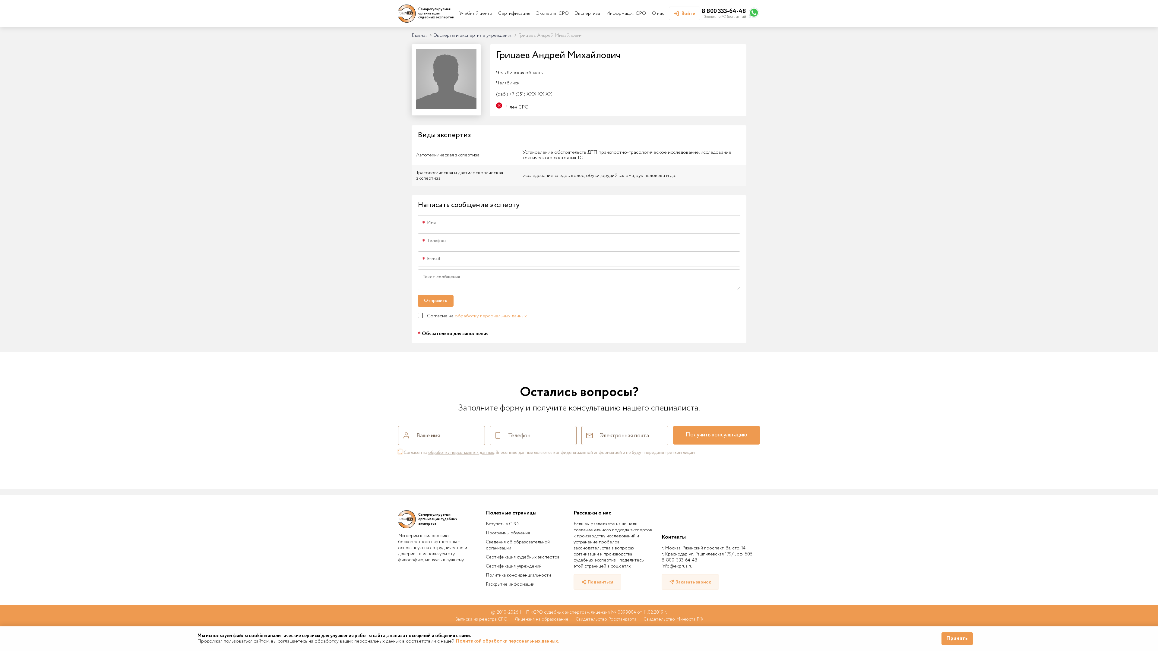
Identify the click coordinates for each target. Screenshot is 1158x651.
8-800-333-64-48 (679, 560)
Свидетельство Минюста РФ (673, 619)
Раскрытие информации (510, 584)
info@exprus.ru (677, 566)
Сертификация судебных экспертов (522, 557)
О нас (658, 13)
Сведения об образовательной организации (518, 545)
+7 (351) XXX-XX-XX (524, 94)
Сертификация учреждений (514, 566)
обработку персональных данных (491, 316)
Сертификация (514, 13)
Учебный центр (475, 13)
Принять (957, 638)
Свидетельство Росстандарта (606, 619)
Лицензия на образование (541, 619)
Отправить (435, 300)
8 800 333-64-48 (724, 11)
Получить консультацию (716, 435)
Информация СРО (626, 13)
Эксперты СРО (552, 13)
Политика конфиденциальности (518, 575)
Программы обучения (508, 533)
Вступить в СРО (502, 524)
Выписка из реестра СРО (481, 619)
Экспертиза (587, 13)
